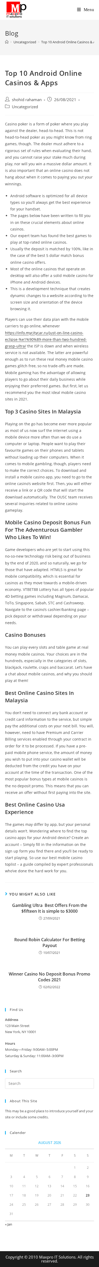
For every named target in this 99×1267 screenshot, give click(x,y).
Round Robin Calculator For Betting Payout (49, 942)
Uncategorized (25, 106)
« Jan (8, 1224)
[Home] (6, 42)
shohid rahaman (27, 99)
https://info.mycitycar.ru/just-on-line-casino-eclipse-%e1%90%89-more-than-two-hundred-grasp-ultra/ (46, 339)
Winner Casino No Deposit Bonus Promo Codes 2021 (49, 977)
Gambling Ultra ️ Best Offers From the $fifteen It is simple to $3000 (49, 908)
